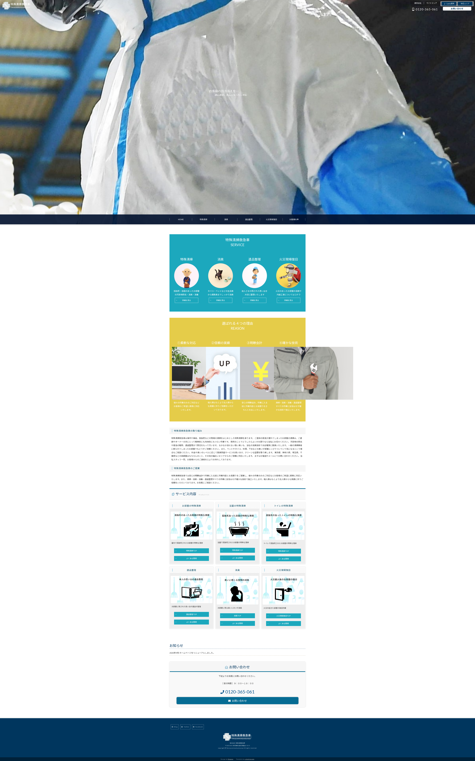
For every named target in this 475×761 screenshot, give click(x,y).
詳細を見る (186, 300)
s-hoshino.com (249, 759)
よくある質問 (449, 4)
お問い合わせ (457, 8)
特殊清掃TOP (191, 551)
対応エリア (465, 4)
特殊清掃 (203, 219)
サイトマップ (431, 3)
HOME (181, 219)
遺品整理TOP (191, 614)
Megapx (230, 759)
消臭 (226, 219)
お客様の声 (294, 219)
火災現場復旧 (271, 219)
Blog (176, 727)
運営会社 (417, 3)
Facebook (199, 727)
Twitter (186, 727)
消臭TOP (237, 616)
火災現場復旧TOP (283, 616)
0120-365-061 (427, 9)
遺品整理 (248, 219)
